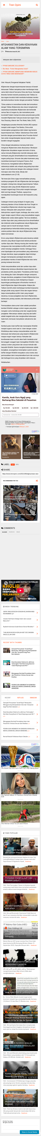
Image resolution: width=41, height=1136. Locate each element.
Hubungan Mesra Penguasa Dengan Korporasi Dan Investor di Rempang (19, 934)
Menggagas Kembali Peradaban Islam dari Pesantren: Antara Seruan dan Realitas (23, 675)
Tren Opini (15, 4)
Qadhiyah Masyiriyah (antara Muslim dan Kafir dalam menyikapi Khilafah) (20, 1101)
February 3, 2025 (24, 426)
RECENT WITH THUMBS (12, 642)
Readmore (28, 861)
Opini (7, 41)
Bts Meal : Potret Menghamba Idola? (15, 69)
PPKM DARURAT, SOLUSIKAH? (13, 66)
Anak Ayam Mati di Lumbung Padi (19, 992)
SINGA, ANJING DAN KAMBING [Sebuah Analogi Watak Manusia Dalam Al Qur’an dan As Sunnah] (19, 1017)
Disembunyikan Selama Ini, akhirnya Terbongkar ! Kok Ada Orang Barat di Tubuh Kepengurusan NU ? (23, 663)
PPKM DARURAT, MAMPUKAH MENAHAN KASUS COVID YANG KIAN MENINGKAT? (19, 73)
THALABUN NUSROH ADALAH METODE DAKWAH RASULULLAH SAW (20, 1045)
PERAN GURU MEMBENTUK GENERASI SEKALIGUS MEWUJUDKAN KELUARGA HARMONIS (24, 686)
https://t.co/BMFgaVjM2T (18, 424)
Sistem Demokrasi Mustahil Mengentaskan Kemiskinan (15, 498)
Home (2, 41)
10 (6, 1095)
